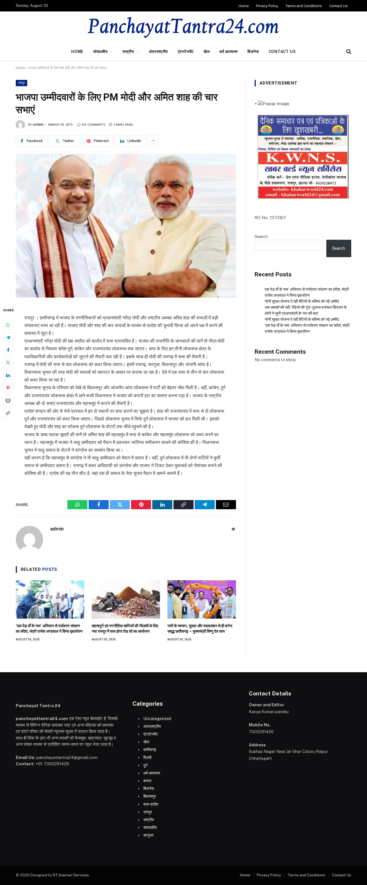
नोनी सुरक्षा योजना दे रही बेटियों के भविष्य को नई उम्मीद (302, 301)
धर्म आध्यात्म (228, 51)
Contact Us (338, 6)
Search (261, 236)
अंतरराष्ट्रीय (158, 51)
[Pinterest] (8, 388)
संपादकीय (100, 51)
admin (38, 125)
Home (244, 6)
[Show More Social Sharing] (153, 141)
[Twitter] (8, 363)
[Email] (8, 401)
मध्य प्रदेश (150, 804)
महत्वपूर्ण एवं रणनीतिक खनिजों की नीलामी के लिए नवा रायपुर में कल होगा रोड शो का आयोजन (125, 629)
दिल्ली (147, 757)
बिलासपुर (149, 796)
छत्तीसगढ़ (149, 749)
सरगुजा (148, 835)
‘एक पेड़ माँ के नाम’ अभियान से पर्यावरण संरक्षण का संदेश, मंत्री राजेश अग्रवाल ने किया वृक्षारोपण (49, 629)
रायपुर (21, 83)
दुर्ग (145, 765)
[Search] (348, 51)
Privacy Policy (267, 6)
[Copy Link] (8, 413)
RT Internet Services (71, 875)
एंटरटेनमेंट (186, 51)
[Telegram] (8, 338)
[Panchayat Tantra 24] (183, 27)
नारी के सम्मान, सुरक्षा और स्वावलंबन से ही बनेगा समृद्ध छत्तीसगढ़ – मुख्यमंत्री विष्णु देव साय (199, 629)
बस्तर (147, 780)
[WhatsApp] (8, 325)
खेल (207, 51)
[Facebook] (8, 350)
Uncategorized (157, 718)
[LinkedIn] (8, 375)
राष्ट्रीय (128, 51)
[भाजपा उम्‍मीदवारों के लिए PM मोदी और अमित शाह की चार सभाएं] (126, 226)
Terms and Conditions (304, 6)
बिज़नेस (253, 51)
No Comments (94, 125)
